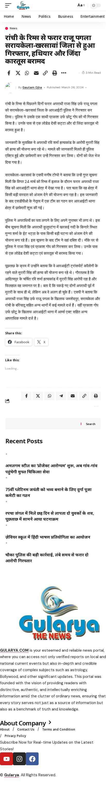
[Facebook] (32, 758)
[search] (71, 5)
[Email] (36, 73)
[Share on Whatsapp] (27, 73)
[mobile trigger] (9, 5)
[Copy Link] (45, 73)
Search (90, 424)
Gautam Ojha (32, 87)
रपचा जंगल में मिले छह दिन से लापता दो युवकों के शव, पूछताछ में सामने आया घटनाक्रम (49, 516)
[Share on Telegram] (61, 396)
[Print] (54, 73)
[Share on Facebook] (8, 73)
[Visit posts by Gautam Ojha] (10, 87)
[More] (63, 73)
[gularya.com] (22, 5)
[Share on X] (18, 73)
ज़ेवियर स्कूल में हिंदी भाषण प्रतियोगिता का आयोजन (47, 537)
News (13, 28)
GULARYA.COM (14, 650)
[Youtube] (6, 758)
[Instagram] (19, 758)
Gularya (11, 775)
